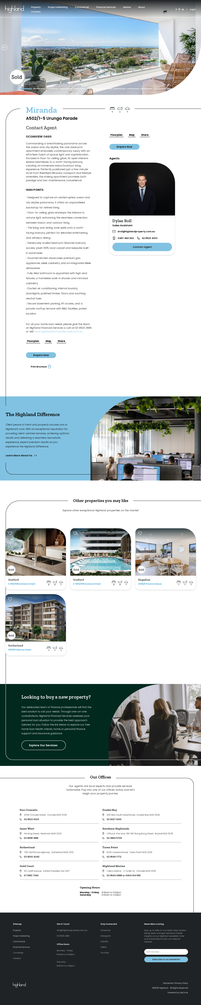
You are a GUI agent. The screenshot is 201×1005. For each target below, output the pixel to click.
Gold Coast (27, 866)
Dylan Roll (122, 220)
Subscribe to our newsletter (166, 959)
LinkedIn (104, 941)
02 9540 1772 (114, 856)
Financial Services (106, 7)
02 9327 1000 (114, 819)
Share (61, 341)
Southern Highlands (115, 828)
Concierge (18, 952)
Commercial (82, 7)
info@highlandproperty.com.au (72, 930)
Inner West (27, 828)
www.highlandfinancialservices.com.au (59, 331)
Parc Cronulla (28, 810)
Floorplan (33, 341)
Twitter (103, 947)
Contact (36, 11)
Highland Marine (113, 866)
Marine (127, 7)
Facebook (105, 930)
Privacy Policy (181, 983)
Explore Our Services (43, 745)
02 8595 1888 (31, 838)
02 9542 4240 (31, 856)
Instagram (105, 936)
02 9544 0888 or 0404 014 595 (124, 875)
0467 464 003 (126, 238)
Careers (17, 958)
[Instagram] (179, 9)
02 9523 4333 (149, 238)
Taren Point (110, 847)
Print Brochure (39, 366)
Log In (193, 9)
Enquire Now (41, 355)
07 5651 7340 (31, 875)
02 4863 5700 (114, 838)
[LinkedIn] (183, 9)
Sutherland (27, 847)
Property (36, 7)
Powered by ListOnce (178, 992)
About (141, 7)
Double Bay (109, 810)
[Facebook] (176, 9)
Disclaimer (168, 983)
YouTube (104, 952)
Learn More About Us (19, 455)
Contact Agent (142, 247)
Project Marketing (58, 7)
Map (48, 341)
